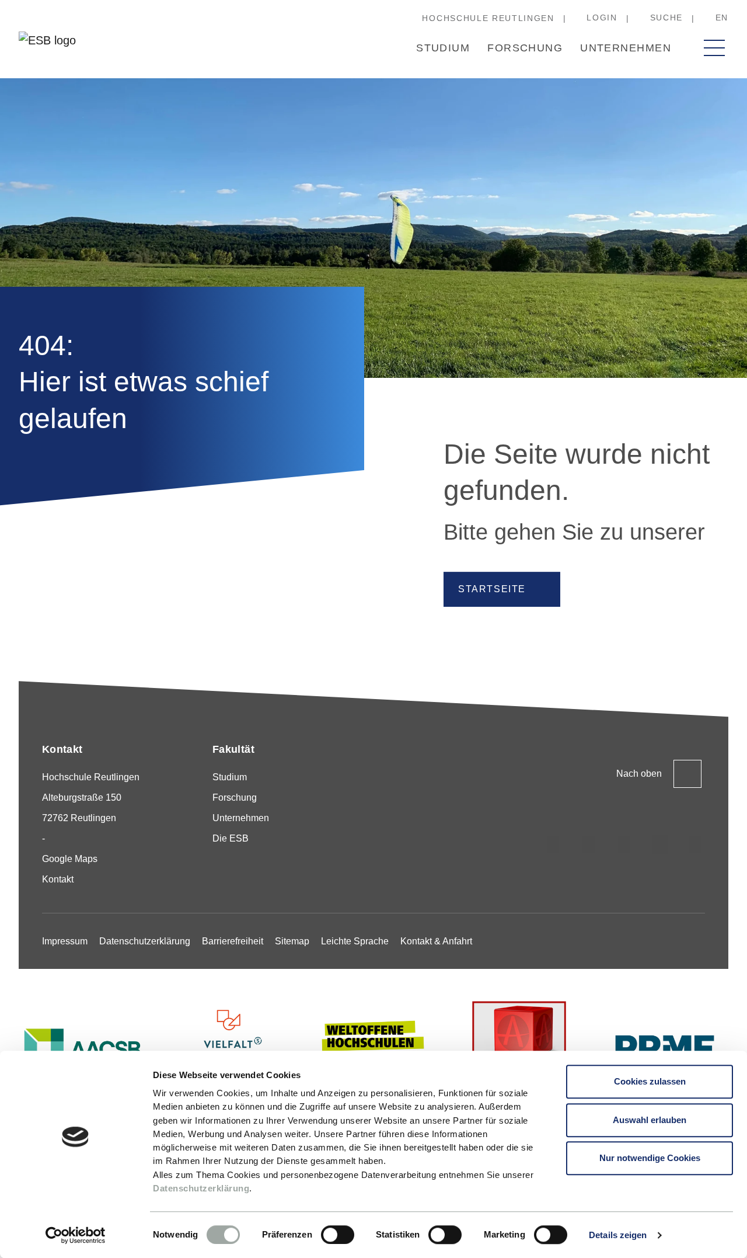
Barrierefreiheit (232, 941)
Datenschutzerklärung (201, 1188)
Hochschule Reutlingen (488, 18)
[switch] (337, 1234)
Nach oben (639, 774)
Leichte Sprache (355, 941)
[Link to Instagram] (553, 844)
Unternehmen (625, 48)
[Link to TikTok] (589, 844)
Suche (666, 17)
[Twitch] (660, 844)
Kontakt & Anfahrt (436, 941)
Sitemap (292, 941)
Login (602, 17)
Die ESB (230, 838)
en (721, 17)
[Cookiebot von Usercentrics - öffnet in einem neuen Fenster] (76, 1235)
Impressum (65, 941)
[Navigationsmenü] (714, 48)
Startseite (492, 589)
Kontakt (58, 879)
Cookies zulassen (650, 1081)
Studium (443, 48)
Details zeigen (618, 1235)
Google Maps (69, 859)
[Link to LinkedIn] (624, 844)
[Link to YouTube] (695, 844)
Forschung (525, 48)
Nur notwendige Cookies (649, 1158)
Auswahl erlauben (649, 1120)
